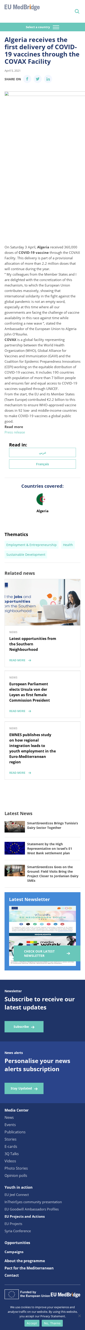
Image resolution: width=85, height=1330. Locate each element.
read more (17, 660)
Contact (12, 1275)
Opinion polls (16, 1175)
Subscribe (21, 1026)
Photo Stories (16, 1168)
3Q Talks (12, 1153)
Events (10, 1124)
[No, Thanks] (79, 1315)
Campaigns (14, 1251)
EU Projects (13, 1223)
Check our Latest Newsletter (39, 953)
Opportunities (17, 1242)
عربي (42, 452)
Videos (10, 1161)
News (9, 1117)
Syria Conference (18, 1231)
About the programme (25, 1260)
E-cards (11, 1146)
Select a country (38, 27)
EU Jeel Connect (17, 1194)
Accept (32, 1323)
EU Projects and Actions (25, 1216)
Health (68, 545)
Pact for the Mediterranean (29, 1268)
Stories (11, 1139)
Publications (15, 1131)
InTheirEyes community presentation (33, 1202)
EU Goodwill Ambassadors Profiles (32, 1209)
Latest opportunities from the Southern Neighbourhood (32, 644)
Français (42, 464)
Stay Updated (21, 1088)
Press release (15, 432)
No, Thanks (52, 1323)
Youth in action (19, 1187)
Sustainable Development (25, 554)
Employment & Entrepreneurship (31, 545)
